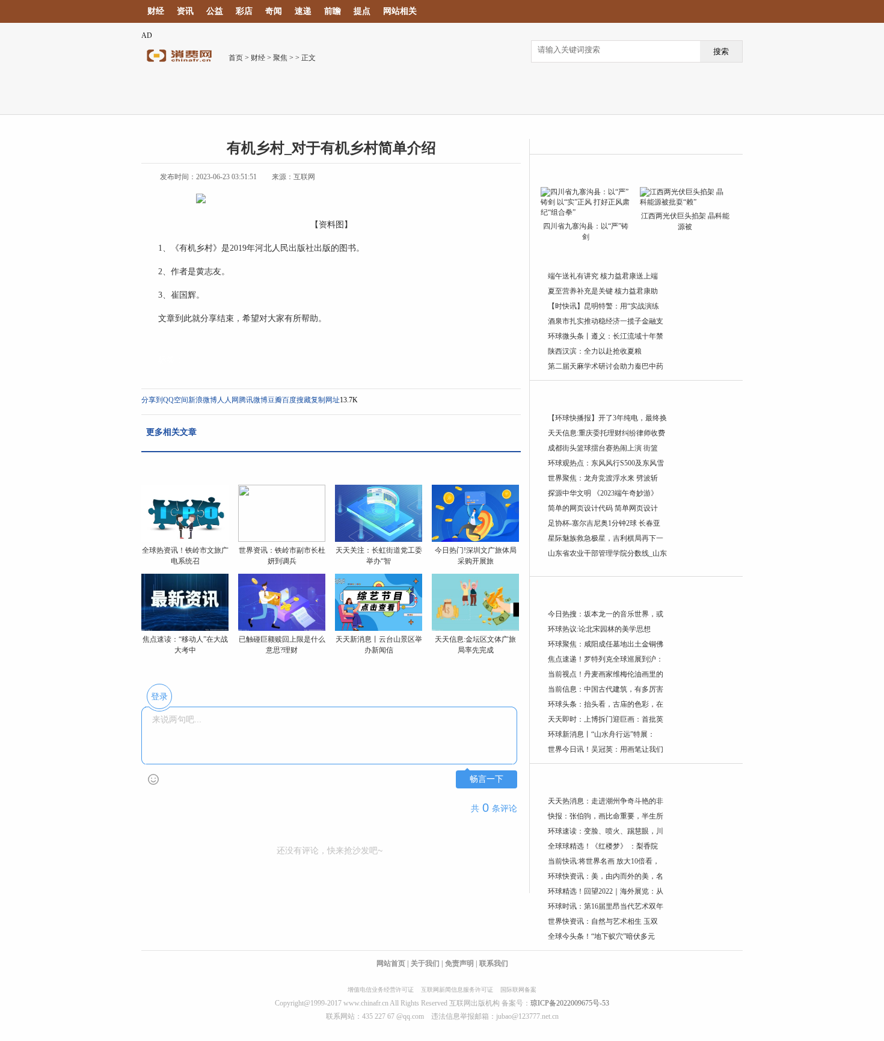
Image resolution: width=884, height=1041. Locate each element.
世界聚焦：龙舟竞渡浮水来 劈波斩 (603, 478)
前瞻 (332, 11)
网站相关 (400, 11)
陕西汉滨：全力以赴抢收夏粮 (595, 351)
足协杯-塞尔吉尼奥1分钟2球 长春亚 (604, 523)
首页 (236, 58)
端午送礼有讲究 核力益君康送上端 (603, 276)
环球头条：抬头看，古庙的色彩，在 (605, 704)
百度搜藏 (296, 400)
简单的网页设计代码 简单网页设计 (603, 508)
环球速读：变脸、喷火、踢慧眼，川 (605, 831)
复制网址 (325, 400)
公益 (214, 11)
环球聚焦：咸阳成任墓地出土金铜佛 (605, 644)
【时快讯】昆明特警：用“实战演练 (603, 306)
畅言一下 (486, 779)
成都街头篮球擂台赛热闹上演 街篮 (603, 448)
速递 (303, 11)
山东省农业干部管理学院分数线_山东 (607, 553)
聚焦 (280, 58)
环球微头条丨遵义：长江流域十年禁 (605, 336)
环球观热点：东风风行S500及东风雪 (606, 463)
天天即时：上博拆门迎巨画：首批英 (605, 719)
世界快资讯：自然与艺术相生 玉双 (603, 921)
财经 (155, 11)
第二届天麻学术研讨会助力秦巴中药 (605, 366)
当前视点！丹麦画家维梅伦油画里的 (605, 674)
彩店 (244, 11)
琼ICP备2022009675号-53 (569, 1003)
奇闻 (273, 11)
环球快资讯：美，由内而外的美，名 (605, 876)
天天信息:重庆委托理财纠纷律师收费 (606, 433)
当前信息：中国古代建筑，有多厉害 (605, 689)
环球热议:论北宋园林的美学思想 (599, 629)
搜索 (721, 51)
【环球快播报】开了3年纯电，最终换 (607, 418)
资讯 (185, 11)
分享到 (152, 400)
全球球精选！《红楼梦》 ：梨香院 (603, 846)
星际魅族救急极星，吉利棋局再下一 (605, 538)
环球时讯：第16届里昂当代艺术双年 (605, 906)
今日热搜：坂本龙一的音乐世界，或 (605, 614)
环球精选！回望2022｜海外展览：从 (605, 891)
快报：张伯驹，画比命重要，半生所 (605, 816)
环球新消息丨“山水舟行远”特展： (601, 734)
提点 (362, 11)
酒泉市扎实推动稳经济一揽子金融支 (605, 321)
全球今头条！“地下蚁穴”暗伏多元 (601, 936)
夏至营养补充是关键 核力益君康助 (603, 291)
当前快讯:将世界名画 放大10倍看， (604, 861)
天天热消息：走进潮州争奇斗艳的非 (605, 801)
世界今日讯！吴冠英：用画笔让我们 (605, 749)
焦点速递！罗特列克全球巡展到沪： (605, 659)
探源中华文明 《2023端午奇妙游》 (603, 493)
